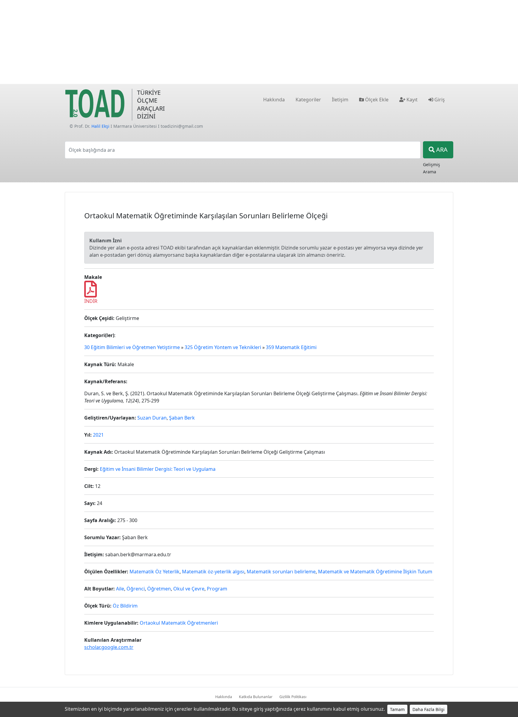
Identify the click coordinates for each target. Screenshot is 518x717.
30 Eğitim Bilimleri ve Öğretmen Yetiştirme (132, 347)
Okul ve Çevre (188, 588)
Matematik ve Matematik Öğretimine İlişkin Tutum (375, 571)
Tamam (397, 709)
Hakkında (223, 696)
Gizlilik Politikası (292, 696)
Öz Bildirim (125, 605)
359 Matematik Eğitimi (291, 347)
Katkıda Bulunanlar (255, 696)
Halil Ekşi (100, 126)
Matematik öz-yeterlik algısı (213, 571)
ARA (441, 149)
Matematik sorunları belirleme (281, 571)
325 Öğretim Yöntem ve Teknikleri (223, 347)
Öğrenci (136, 588)
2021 (98, 435)
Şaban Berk (182, 417)
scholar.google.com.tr (108, 647)
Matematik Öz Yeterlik (155, 571)
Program (217, 588)
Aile (120, 588)
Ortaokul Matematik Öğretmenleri (179, 623)
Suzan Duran (152, 417)
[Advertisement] (259, 42)
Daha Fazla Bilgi (428, 709)
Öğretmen (159, 588)
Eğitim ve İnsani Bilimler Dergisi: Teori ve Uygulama (158, 469)
